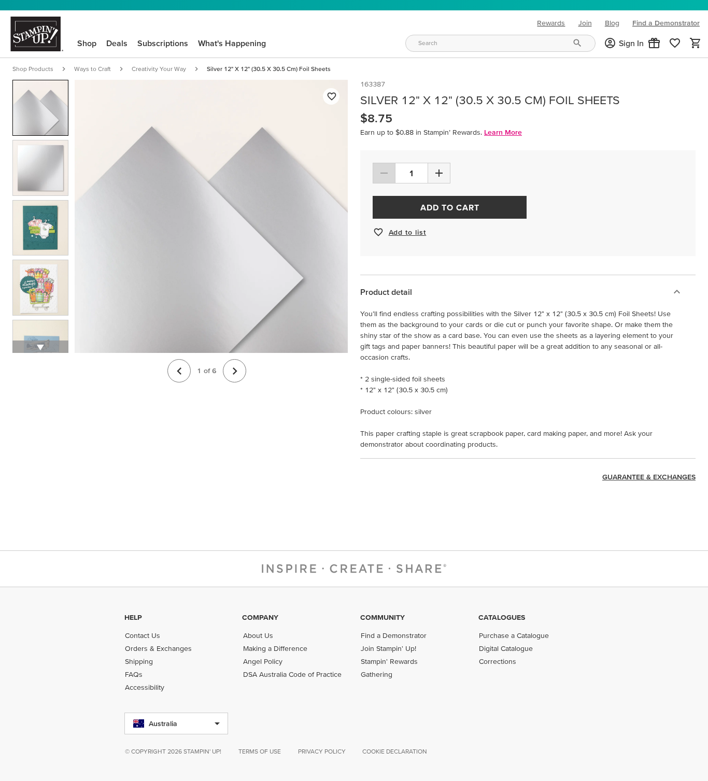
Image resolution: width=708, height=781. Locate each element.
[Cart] (695, 43)
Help (133, 617)
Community (382, 617)
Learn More (503, 132)
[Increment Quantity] (439, 173)
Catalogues (501, 617)
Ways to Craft (92, 68)
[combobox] (500, 43)
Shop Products (32, 68)
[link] (675, 43)
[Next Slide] (234, 370)
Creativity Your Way (159, 68)
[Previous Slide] (179, 370)
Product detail (386, 292)
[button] (654, 43)
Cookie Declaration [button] (394, 751)
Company (260, 617)
